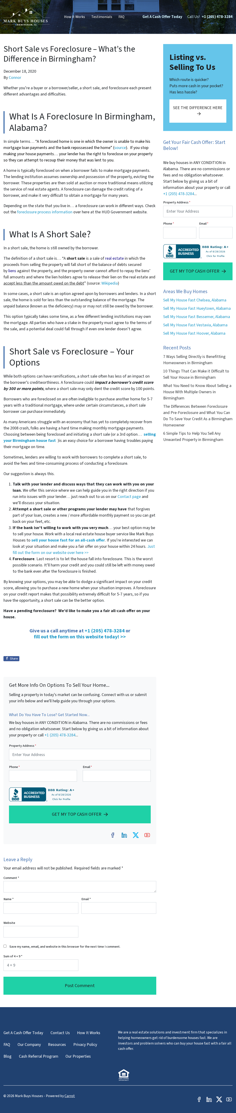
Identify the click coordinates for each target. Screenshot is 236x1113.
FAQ (121, 16)
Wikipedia (109, 283)
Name (8, 899)
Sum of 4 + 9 (12, 956)
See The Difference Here (197, 108)
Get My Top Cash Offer (76, 814)
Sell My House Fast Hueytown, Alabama (197, 308)
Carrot (70, 1095)
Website (9, 922)
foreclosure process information (44, 212)
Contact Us (60, 1033)
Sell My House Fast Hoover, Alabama (194, 333)
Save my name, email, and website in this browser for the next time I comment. (64, 946)
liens (12, 271)
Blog (7, 1056)
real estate (114, 258)
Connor (15, 77)
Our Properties (78, 1056)
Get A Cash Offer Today (162, 17)
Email (87, 767)
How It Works (74, 16)
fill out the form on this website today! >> (80, 636)
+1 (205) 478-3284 (217, 17)
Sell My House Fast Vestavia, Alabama (195, 325)
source (120, 148)
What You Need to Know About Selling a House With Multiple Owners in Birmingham (197, 392)
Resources (57, 1045)
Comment (11, 877)
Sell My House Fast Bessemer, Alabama (196, 317)
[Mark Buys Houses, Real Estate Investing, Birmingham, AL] (43, 794)
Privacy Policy (85, 1045)
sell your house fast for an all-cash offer (67, 540)
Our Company (29, 1045)
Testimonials (101, 16)
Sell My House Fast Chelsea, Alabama (194, 300)
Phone (14, 767)
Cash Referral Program (38, 1056)
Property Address (22, 745)
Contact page (129, 497)
